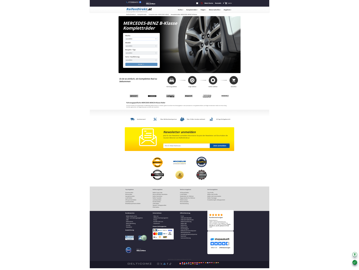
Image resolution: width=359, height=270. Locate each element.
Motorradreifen (214, 10)
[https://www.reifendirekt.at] (201, 262)
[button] (354, 254)
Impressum (156, 223)
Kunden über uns (158, 221)
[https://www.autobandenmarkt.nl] (195, 262)
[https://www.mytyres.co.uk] (197, 262)
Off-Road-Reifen (184, 192)
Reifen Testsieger (212, 198)
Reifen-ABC (184, 223)
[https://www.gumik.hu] (218, 262)
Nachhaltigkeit (185, 229)
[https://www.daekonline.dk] (193, 262)
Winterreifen (128, 194)
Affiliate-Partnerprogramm (160, 218)
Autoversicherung (186, 238)
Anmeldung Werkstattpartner (189, 234)
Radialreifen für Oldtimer (187, 196)
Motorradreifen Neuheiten (160, 194)
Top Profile (210, 192)
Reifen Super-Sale (157, 192)
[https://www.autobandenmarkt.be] (205, 262)
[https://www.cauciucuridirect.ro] (182, 263)
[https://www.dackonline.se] (186, 262)
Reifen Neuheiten (157, 196)
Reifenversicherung (186, 221)
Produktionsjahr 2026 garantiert (216, 200)
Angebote (227, 10)
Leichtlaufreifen (129, 201)
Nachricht (183, 236)
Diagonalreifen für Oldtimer (187, 198)
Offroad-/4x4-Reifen (130, 200)
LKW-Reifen (156, 203)
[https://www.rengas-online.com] (207, 262)
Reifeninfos (184, 225)
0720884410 (133, 2)
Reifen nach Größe (212, 194)
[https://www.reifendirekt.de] (180, 262)
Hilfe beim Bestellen (186, 218)
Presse (155, 220)
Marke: (128, 36)
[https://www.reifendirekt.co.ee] (191, 263)
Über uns (155, 216)
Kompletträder (191, 10)
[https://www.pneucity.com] (214, 262)
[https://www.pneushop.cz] (209, 262)
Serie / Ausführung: (132, 57)
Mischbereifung (184, 203)
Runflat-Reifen (157, 201)
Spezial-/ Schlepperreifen (159, 205)
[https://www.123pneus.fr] (182, 262)
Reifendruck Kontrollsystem (188, 231)
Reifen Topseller (157, 198)
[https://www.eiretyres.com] (216, 262)
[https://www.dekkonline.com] (191, 262)
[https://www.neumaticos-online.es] (199, 262)
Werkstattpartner (185, 232)
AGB (127, 220)
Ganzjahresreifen (130, 196)
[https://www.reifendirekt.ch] (184, 262)
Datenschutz (129, 221)
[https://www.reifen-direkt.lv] (195, 263)
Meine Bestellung (131, 223)
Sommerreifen (129, 192)
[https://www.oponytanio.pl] (180, 263)
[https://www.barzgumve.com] (186, 263)
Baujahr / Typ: (130, 50)
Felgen (203, 10)
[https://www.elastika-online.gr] (184, 263)
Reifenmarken (184, 200)
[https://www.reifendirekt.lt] (193, 263)
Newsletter (129, 227)
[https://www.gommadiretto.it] (188, 262)
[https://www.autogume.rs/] (197, 263)
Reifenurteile (184, 227)
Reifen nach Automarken (214, 196)
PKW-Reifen (156, 207)
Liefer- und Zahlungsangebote (134, 218)
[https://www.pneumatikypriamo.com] (212, 262)
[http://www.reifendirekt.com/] (199, 263)
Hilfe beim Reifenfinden (187, 220)
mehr (210, 227)
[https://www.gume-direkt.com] (203, 262)
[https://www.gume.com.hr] (188, 263)
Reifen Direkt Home (131, 216)
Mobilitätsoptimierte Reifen (133, 203)
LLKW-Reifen (128, 198)
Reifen (180, 10)
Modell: (128, 43)
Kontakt (128, 225)
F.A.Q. (182, 216)
